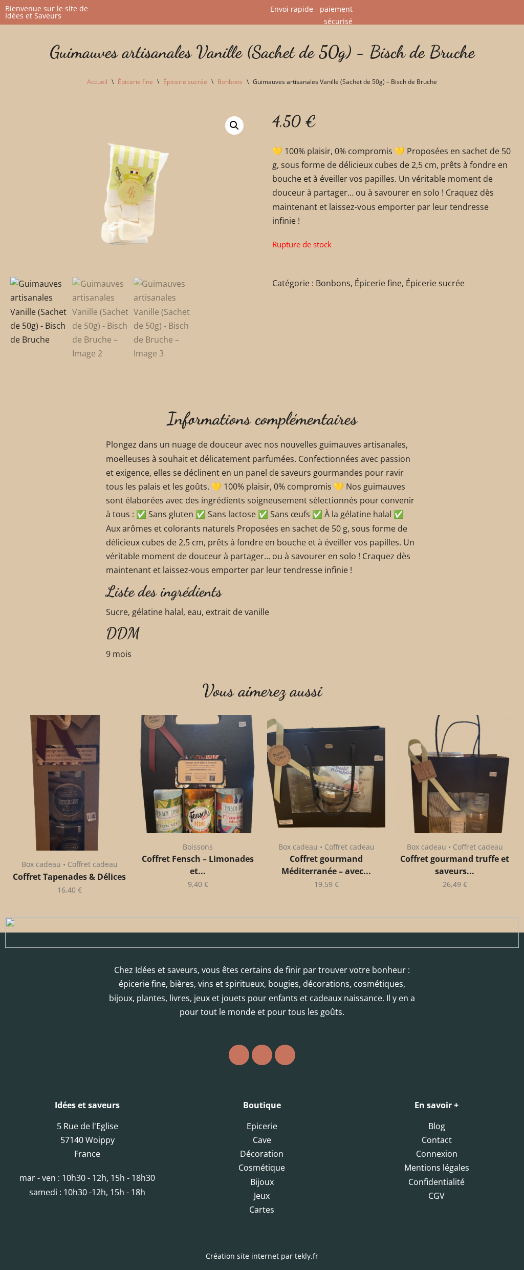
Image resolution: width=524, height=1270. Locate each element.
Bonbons (230, 81)
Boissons (198, 847)
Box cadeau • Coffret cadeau (69, 864)
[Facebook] (262, 1055)
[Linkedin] (285, 1055)
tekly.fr (306, 1256)
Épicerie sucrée (185, 81)
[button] (234, 125)
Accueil (97, 81)
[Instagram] (239, 1055)
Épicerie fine (135, 81)
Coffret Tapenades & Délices (69, 876)
